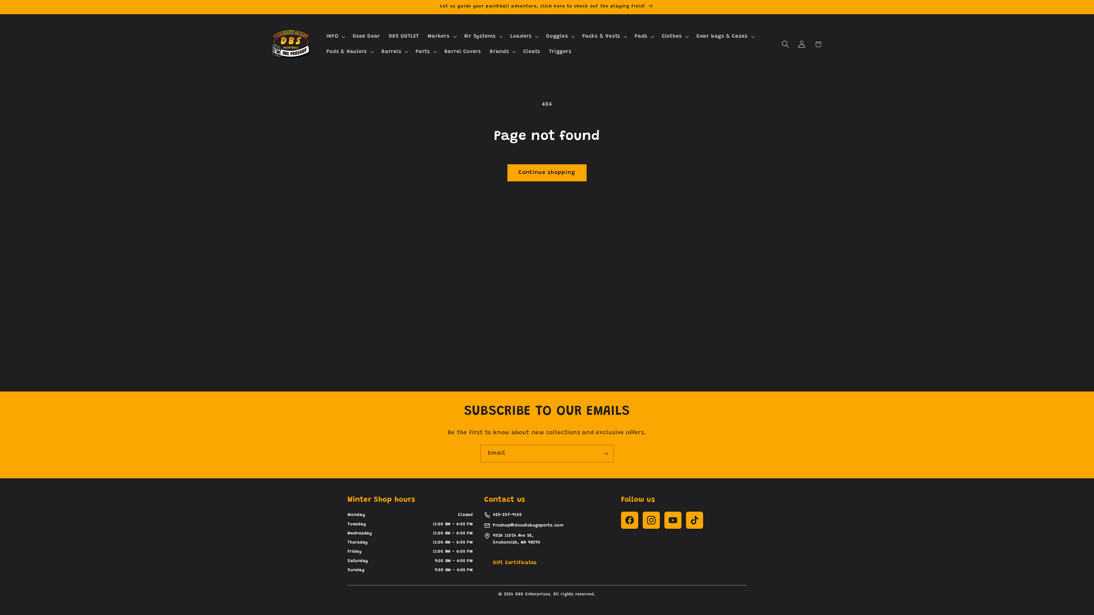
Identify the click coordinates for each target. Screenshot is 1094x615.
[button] (335, 36)
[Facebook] (629, 520)
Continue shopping (547, 172)
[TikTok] (694, 520)
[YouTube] (672, 520)
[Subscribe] (605, 453)
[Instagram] (651, 520)
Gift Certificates (515, 562)
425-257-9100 (507, 515)
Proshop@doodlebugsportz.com (528, 525)
